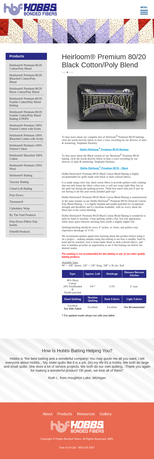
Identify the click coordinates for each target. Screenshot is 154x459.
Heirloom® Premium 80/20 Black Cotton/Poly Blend (25, 90)
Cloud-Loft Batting (20, 188)
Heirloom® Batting (20, 175)
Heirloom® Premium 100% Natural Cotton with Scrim (25, 127)
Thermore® (16, 201)
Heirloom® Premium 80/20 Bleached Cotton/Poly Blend (25, 79)
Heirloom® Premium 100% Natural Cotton (25, 147)
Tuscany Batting (19, 182)
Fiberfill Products (19, 231)
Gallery (106, 414)
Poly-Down (16, 195)
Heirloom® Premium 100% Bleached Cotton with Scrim (26, 137)
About (47, 414)
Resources (86, 414)
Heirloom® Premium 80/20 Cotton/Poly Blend (25, 67)
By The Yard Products (22, 215)
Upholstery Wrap (19, 208)
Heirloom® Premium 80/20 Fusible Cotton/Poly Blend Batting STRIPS (25, 115)
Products (64, 414)
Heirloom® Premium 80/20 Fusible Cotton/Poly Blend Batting (25, 102)
